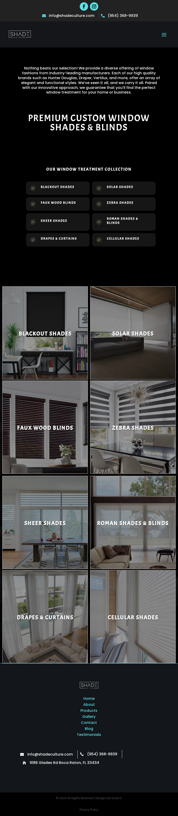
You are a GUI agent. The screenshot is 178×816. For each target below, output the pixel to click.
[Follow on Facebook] (84, 6)
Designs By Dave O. (108, 798)
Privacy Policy (88, 810)
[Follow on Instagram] (94, 6)
